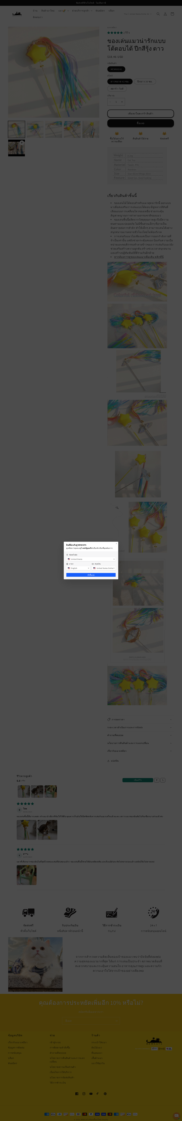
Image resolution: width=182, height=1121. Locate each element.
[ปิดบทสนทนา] (116, 543)
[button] (91, 559)
